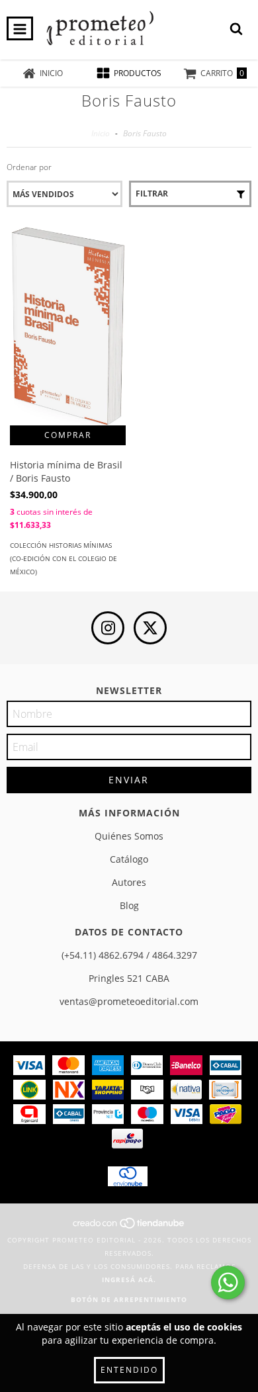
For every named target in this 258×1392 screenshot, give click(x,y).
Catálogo (129, 859)
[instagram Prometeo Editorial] (107, 627)
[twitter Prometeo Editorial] (150, 627)
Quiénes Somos (129, 836)
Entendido (129, 1369)
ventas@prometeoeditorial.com (129, 1001)
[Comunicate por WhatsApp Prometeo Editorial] (228, 1282)
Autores (129, 882)
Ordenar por (29, 167)
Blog (129, 905)
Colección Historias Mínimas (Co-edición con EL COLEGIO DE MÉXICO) (63, 558)
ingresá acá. (129, 1279)
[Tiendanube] (129, 1226)
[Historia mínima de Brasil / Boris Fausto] (68, 328)
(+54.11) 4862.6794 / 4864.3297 (129, 955)
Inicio (100, 133)
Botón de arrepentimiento (129, 1299)
